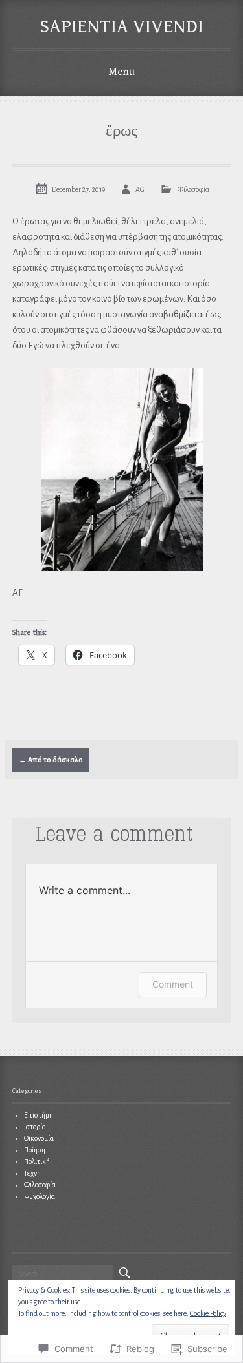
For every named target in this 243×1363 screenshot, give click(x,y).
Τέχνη (32, 1173)
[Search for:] (62, 1273)
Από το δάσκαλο (51, 760)
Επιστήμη (38, 1115)
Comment (172, 984)
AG (140, 189)
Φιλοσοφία (193, 189)
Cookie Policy (208, 1313)
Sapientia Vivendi (121, 26)
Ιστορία (35, 1126)
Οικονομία (39, 1138)
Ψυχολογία (39, 1196)
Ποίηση (34, 1150)
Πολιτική (37, 1161)
